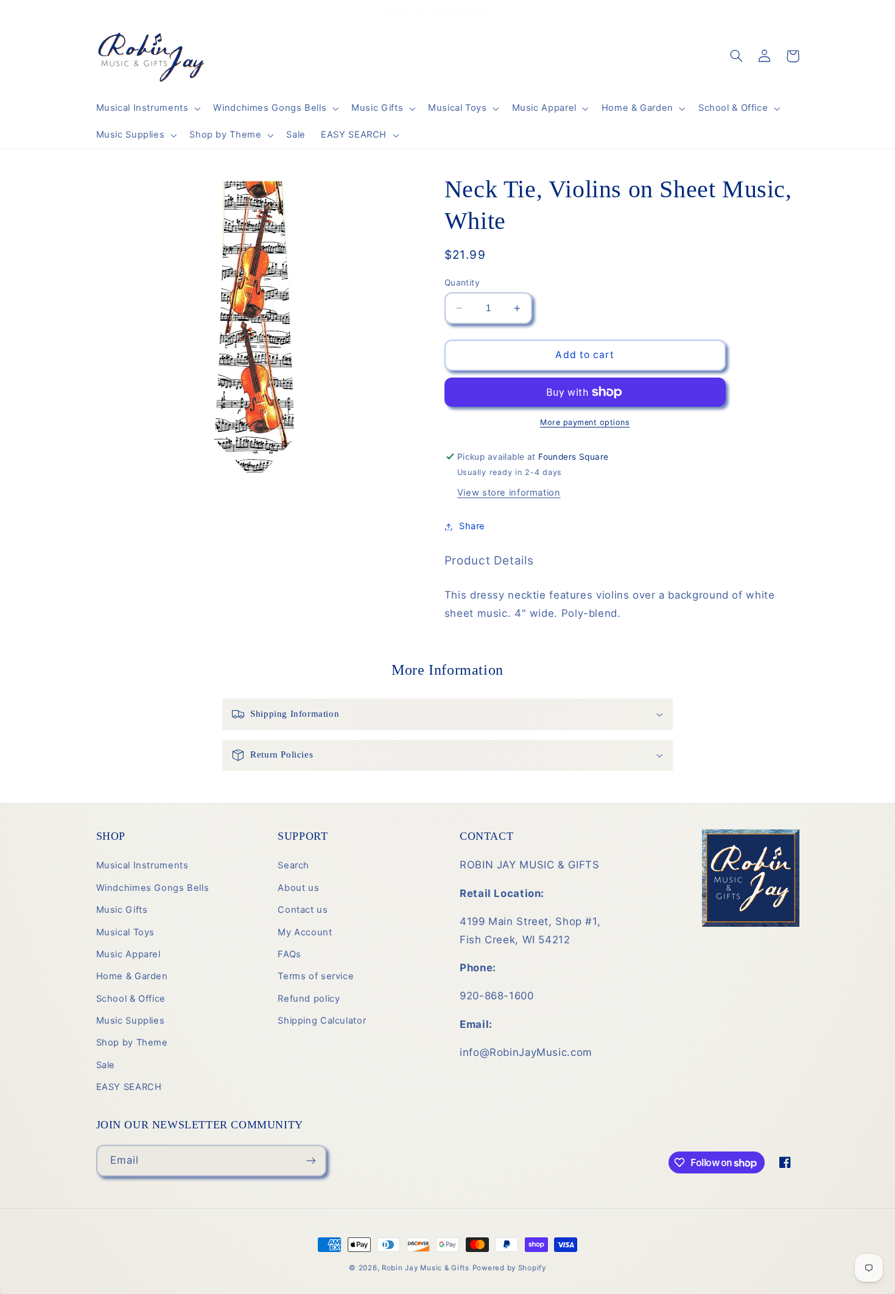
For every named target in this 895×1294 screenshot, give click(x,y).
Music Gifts (122, 909)
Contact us (303, 909)
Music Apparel (128, 954)
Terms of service (316, 976)
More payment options (585, 422)
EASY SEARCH (129, 1086)
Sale (106, 1065)
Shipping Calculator (322, 1020)
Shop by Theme (132, 1042)
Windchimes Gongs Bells (152, 887)
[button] (147, 108)
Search (293, 865)
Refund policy (309, 998)
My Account (305, 932)
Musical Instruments (142, 865)
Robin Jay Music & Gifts (425, 1268)
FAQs (289, 954)
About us (298, 887)
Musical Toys (125, 932)
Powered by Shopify (509, 1268)
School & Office (131, 998)
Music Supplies (130, 1020)
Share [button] (472, 526)
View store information (509, 492)
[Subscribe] (311, 1160)
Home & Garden (132, 976)
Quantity (462, 282)
